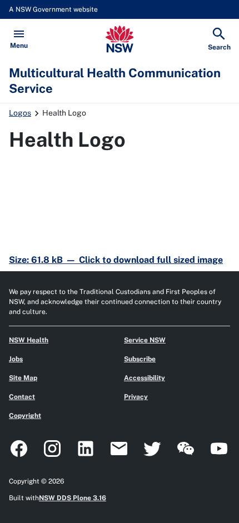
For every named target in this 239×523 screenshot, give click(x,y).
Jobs (16, 359)
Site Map (23, 378)
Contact (22, 397)
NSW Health (28, 340)
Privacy (136, 397)
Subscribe (140, 359)
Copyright (25, 416)
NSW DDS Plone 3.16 (72, 498)
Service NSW (145, 340)
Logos (20, 112)
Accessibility (144, 378)
